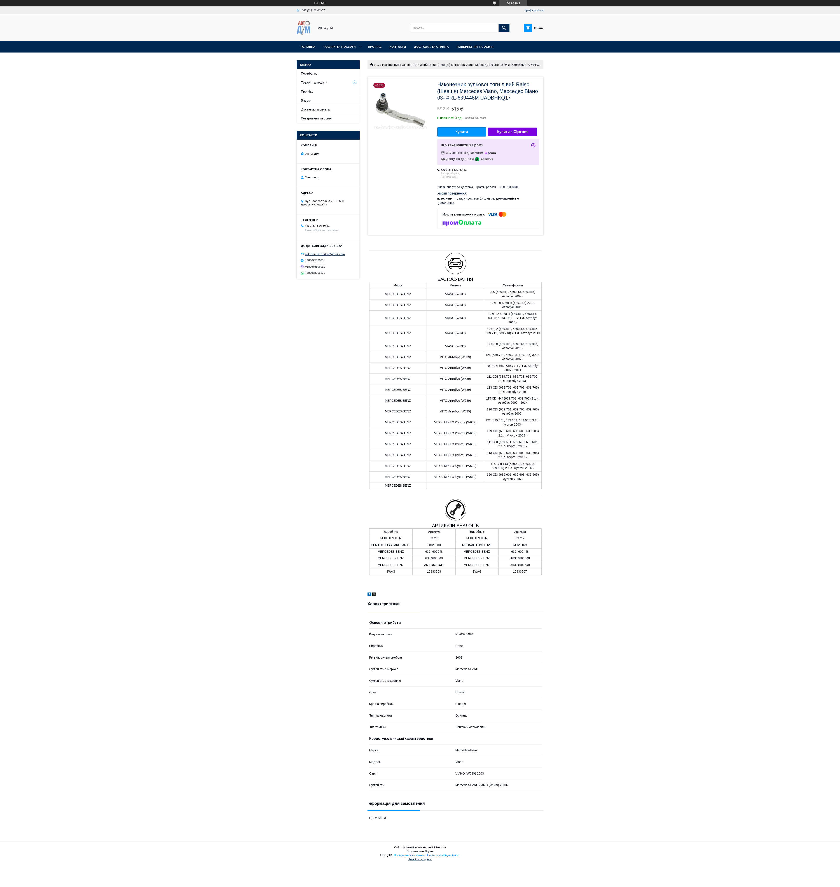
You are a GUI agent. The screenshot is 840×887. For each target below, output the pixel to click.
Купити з (504, 132)
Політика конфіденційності (443, 855)
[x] (374, 595)
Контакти (398, 46)
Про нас (375, 46)
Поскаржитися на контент (409, 855)
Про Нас (307, 91)
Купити (461, 132)
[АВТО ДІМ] (305, 35)
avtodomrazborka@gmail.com (325, 254)
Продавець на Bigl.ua (420, 851)
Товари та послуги (339, 46)
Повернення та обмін (316, 118)
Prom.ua (441, 847)
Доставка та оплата (431, 46)
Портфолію (309, 73)
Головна (308, 46)
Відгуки (306, 100)
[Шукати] (504, 28)
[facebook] (369, 595)
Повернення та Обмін (475, 46)
